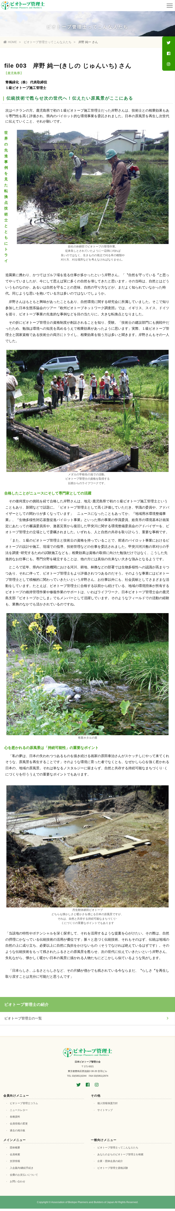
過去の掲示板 (17, 1130)
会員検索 (15, 1154)
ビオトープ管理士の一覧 (23, 1018)
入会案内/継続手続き (22, 1167)
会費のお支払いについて (24, 1174)
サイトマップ (105, 1110)
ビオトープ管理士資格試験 (112, 1167)
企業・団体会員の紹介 (110, 1161)
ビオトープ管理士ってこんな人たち (47, 42)
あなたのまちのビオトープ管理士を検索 (120, 1154)
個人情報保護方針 (107, 1103)
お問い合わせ (17, 1181)
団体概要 (15, 1147)
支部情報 (15, 1161)
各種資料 (15, 1116)
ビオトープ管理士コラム (24, 1103)
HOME (12, 42)
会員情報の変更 (19, 1123)
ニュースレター (19, 1110)
